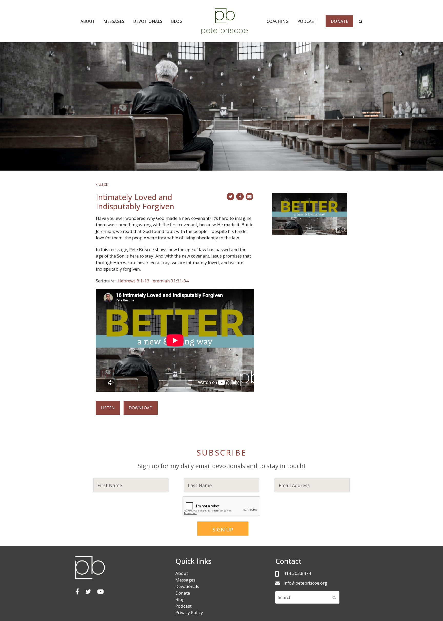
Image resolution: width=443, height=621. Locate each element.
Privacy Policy (189, 612)
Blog (180, 599)
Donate (182, 593)
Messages (185, 580)
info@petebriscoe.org (305, 583)
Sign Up (223, 529)
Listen (108, 408)
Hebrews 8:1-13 (133, 281)
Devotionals (187, 586)
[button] (230, 196)
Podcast (183, 606)
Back (102, 184)
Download (141, 408)
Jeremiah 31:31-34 (171, 281)
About (181, 573)
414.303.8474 (297, 573)
